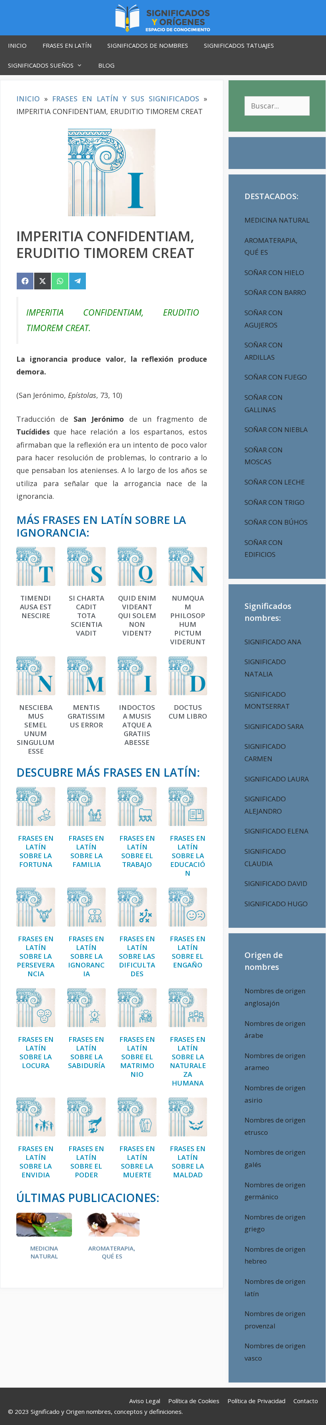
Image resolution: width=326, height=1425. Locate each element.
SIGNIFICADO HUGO (276, 903)
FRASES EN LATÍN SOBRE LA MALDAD (188, 1161)
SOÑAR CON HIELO (274, 272)
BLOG (106, 65)
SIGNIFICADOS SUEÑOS (41, 65)
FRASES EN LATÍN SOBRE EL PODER (86, 1161)
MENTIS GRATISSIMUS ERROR (86, 716)
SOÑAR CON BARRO (275, 292)
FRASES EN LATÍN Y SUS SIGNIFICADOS (125, 98)
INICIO (17, 45)
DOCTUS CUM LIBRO (188, 712)
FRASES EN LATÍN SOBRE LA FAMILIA (86, 851)
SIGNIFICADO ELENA (276, 831)
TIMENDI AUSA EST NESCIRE (36, 607)
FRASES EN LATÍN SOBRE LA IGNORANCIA (86, 956)
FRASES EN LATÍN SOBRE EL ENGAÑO (188, 951)
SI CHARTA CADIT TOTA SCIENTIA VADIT (86, 616)
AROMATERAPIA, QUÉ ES (111, 1252)
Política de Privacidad (256, 1401)
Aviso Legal (144, 1401)
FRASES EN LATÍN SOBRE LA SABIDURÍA (86, 1052)
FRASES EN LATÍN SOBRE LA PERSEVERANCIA (35, 956)
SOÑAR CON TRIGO (274, 502)
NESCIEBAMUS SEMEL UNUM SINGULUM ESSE (35, 729)
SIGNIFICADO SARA (274, 726)
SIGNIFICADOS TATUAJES (239, 45)
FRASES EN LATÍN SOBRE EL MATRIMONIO (137, 1057)
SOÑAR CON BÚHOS (276, 522)
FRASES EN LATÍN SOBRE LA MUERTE (137, 1161)
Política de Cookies (193, 1401)
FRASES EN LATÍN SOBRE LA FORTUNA (36, 851)
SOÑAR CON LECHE (274, 482)
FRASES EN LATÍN (67, 45)
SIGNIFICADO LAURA (276, 778)
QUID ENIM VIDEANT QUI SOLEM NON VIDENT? (137, 616)
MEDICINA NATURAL (44, 1252)
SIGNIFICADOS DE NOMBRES (147, 45)
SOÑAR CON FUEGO (275, 377)
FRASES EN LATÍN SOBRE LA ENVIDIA (36, 1161)
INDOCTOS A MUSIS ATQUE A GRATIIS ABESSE (137, 725)
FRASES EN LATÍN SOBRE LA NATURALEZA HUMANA (188, 1061)
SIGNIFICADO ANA (272, 641)
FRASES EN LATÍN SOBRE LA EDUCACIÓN (188, 856)
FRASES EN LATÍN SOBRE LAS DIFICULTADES (137, 956)
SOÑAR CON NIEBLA (276, 429)
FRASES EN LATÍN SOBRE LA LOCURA (36, 1052)
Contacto (305, 1401)
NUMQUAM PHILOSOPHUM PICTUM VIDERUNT (188, 620)
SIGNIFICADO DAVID (275, 883)
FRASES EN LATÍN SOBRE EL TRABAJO (137, 851)
